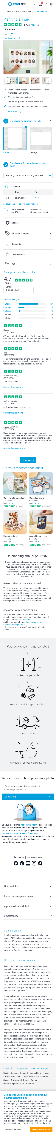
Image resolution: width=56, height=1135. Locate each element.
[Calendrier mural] (41, 483)
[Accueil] (3, 11)
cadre (27, 619)
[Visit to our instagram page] (34, 863)
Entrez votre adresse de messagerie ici (22, 786)
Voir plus (27, 460)
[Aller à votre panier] (51, 3)
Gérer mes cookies (12, 1129)
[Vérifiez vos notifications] (46, 3)
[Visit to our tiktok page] (40, 863)
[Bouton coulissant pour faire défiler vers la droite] (48, 80)
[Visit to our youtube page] (28, 863)
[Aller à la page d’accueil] (17, 4)
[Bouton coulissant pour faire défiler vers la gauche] (7, 80)
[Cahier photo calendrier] (15, 483)
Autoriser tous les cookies (41, 1130)
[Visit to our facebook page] (16, 863)
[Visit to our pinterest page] (22, 863)
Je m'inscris (10, 797)
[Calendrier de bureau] (41, 522)
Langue (9, 287)
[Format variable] (15, 522)
